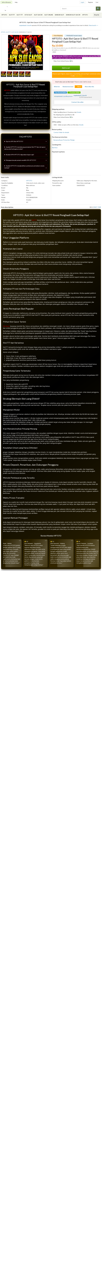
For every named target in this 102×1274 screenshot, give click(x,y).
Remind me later (68, 86)
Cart (97, 2)
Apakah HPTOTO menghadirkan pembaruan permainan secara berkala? (24, 167)
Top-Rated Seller (60, 92)
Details (79, 112)
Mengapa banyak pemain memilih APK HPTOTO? (21, 160)
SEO (91, 207)
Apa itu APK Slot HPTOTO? (14, 141)
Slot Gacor (6, 326)
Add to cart (66, 68)
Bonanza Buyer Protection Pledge (64, 140)
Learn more (78, 76)
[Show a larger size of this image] (3, 74)
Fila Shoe (54, 147)
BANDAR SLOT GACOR (73, 15)
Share (79, 86)
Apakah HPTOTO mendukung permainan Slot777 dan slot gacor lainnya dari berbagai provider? (25, 148)
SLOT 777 (20, 15)
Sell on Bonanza (6, 2)
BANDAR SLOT (59, 15)
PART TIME (97, 207)
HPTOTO (4, 15)
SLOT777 (12, 15)
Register (90, 2)
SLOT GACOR (38, 15)
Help (16, 2)
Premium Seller (74, 92)
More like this (89, 86)
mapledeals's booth (25, 25)
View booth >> (93, 25)
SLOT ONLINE (48, 15)
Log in (82, 2)
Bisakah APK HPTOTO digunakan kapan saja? (20, 154)
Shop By (96, 15)
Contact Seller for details (61, 132)
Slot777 (34, 220)
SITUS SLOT (28, 15)
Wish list (57, 86)
